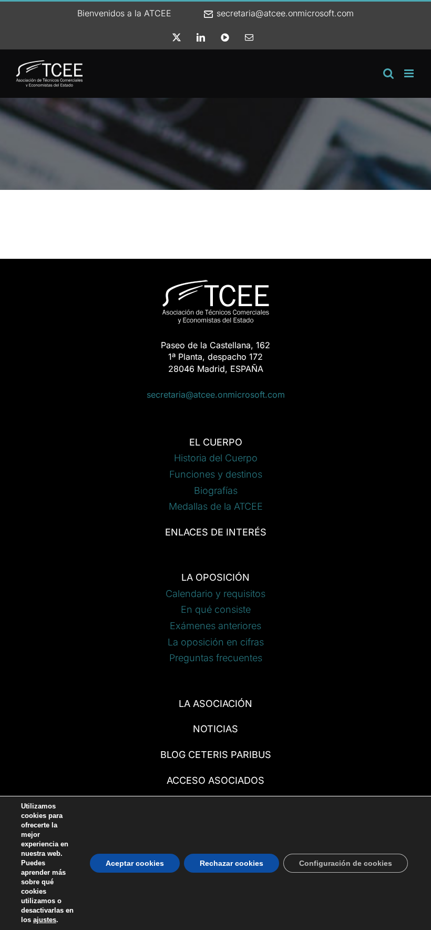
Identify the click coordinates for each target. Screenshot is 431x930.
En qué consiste (216, 609)
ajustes (44, 920)
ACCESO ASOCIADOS (215, 780)
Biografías (216, 490)
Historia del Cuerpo (216, 457)
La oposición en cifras (216, 642)
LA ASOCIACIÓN (215, 703)
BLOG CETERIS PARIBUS (215, 754)
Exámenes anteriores (215, 625)
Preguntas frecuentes (215, 657)
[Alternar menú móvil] (409, 73)
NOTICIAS (215, 728)
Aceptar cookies (135, 863)
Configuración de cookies (345, 863)
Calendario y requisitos (215, 593)
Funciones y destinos (215, 474)
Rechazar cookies (231, 863)
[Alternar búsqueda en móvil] (388, 73)
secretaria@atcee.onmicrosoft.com (284, 13)
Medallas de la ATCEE (216, 506)
